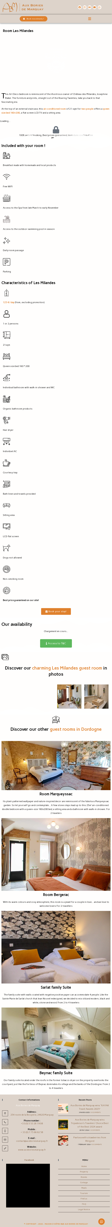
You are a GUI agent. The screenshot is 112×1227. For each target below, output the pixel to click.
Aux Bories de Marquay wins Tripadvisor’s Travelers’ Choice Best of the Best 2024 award (89, 1123)
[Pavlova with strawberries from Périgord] (63, 1141)
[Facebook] (80, 7)
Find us (84, 1199)
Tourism (84, 1193)
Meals (84, 1188)
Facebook (29, 1160)
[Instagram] (85, 7)
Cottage (84, 1182)
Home (84, 1166)
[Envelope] (95, 7)
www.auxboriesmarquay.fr (32, 1149)
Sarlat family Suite (56, 987)
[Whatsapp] (100, 7)
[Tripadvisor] (90, 7)
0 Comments (96, 1112)
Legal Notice (84, 1209)
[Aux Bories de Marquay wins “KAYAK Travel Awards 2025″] (63, 1108)
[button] (89, 19)
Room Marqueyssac (56, 794)
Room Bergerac (56, 894)
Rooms (84, 1177)
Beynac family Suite (56, 1073)
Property (84, 1172)
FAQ (84, 1204)
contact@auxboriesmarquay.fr (32, 1141)
